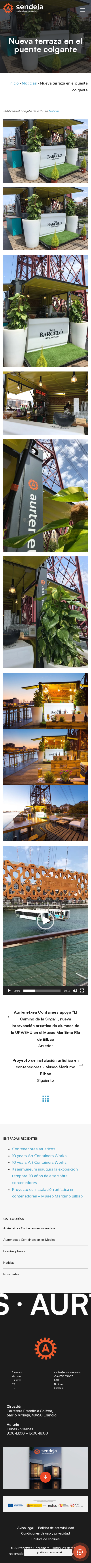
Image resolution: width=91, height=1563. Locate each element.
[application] (45, 920)
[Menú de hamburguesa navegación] (83, 9)
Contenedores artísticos (33, 1149)
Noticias (29, 83)
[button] (45, 921)
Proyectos (17, 1372)
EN (13, 1388)
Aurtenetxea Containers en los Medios (29, 1239)
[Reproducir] (9, 990)
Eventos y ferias (14, 1251)
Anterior (45, 1029)
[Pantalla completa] (82, 990)
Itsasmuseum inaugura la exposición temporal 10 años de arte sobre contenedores (45, 1176)
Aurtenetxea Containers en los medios (29, 1228)
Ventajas (16, 1376)
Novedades (11, 1274)
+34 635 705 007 (63, 1376)
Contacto (59, 1388)
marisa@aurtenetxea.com (67, 1372)
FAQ (56, 1380)
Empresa (16, 1380)
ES (13, 1384)
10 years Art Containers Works (39, 1156)
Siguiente (46, 1070)
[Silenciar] (75, 990)
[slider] (42, 991)
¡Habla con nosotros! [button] (49, 1552)
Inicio (14, 83)
